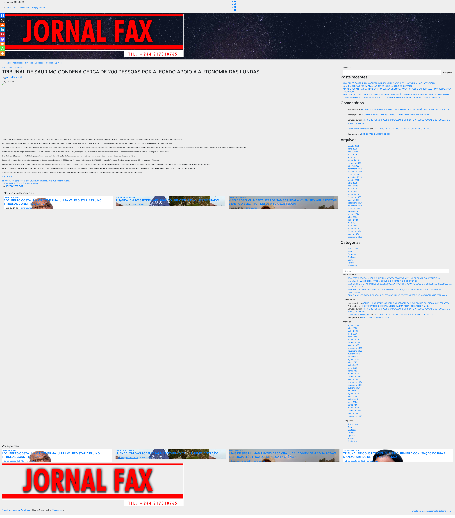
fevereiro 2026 (354, 163)
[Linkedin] (2, 29)
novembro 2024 (355, 205)
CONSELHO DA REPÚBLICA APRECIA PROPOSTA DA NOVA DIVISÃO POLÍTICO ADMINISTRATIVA (405, 109)
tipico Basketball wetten (358, 128)
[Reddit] (2, 25)
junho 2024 (353, 220)
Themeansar (57, 510)
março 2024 (353, 228)
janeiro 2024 (353, 234)
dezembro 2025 (355, 168)
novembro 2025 (355, 171)
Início (8, 63)
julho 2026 (352, 149)
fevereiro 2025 (354, 197)
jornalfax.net (13, 77)
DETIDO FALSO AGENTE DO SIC (375, 134)
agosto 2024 (353, 214)
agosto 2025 (353, 180)
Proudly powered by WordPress (16, 510)
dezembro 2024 (355, 203)
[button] (449, 63)
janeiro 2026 (353, 166)
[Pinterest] (2, 34)
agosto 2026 (353, 146)
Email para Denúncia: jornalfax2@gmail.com (26, 7)
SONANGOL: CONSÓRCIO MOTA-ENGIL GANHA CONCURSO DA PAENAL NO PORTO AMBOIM (36, 181)
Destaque (17, 67)
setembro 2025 (355, 177)
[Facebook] (2, 15)
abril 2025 (352, 191)
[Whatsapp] (2, 48)
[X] (2, 20)
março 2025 (353, 194)
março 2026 (353, 160)
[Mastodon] (2, 39)
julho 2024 (352, 217)
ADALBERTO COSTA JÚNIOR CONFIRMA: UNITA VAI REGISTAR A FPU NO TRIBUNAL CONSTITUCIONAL (53, 202)
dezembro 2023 (355, 237)
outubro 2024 (354, 208)
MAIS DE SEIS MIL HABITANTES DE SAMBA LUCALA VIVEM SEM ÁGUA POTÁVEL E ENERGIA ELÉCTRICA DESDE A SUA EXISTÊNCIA (283, 202)
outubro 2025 (354, 174)
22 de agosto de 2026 (14, 461)
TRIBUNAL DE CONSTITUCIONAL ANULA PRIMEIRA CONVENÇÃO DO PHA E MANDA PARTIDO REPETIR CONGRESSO (396, 94)
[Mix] (2, 44)
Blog (350, 251)
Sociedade (39, 63)
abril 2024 (352, 225)
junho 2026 (353, 151)
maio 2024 (352, 223)
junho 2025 (353, 186)
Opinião (58, 63)
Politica (49, 63)
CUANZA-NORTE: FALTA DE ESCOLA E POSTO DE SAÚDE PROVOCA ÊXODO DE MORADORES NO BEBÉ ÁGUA (393, 97)
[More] (2, 53)
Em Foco (29, 63)
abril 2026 (352, 157)
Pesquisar (347, 67)
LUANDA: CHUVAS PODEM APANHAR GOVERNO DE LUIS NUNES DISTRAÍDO (167, 200)
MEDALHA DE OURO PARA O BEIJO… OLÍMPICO (20, 183)
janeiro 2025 (353, 200)
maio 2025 (352, 188)
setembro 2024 (355, 211)
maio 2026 (352, 154)
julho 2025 (352, 183)
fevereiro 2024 (354, 231)
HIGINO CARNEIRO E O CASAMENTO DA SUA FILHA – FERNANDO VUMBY (395, 114)
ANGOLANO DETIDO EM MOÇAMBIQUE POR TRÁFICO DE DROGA (403, 128)
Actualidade (18, 63)
